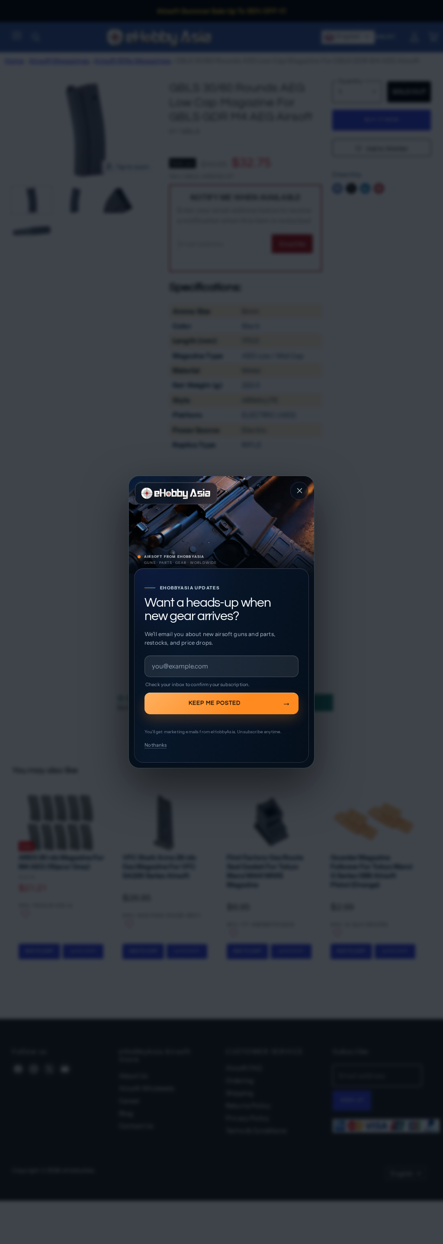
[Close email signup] (299, 491)
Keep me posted (215, 703)
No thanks (155, 745)
